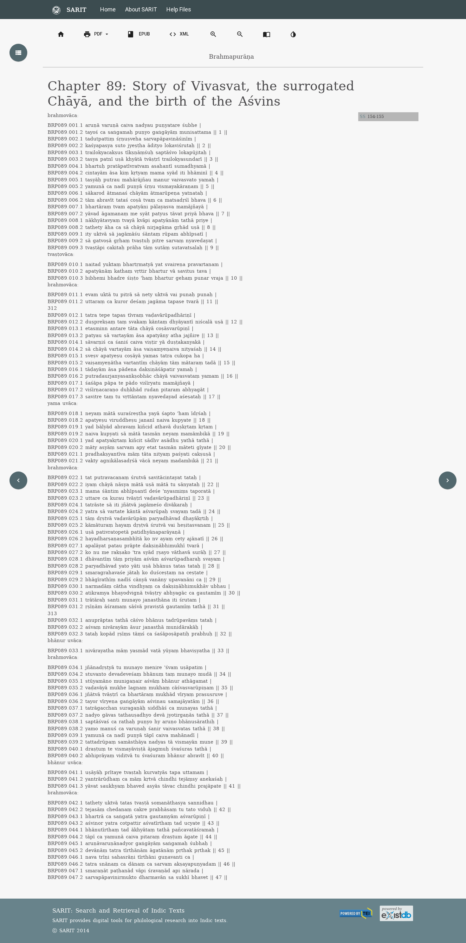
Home (108, 9)
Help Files (178, 9)
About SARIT (141, 9)
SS (363, 116)
